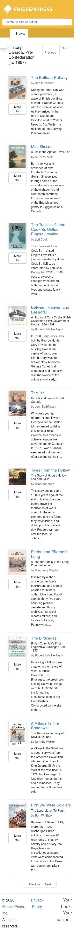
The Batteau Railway (49, 77)
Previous (50, 52)
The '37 (37, 392)
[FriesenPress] (31, 9)
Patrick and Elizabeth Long (49, 554)
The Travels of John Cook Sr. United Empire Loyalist (48, 229)
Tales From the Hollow (50, 470)
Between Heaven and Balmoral (50, 309)
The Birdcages (44, 638)
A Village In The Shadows (45, 725)
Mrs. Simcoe (42, 146)
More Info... (17, 109)
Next (65, 48)
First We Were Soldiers (51, 805)
